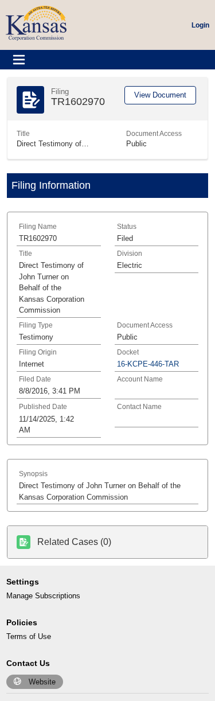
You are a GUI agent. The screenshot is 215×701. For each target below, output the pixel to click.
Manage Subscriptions (43, 595)
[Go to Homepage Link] (36, 22)
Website (42, 681)
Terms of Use (28, 636)
